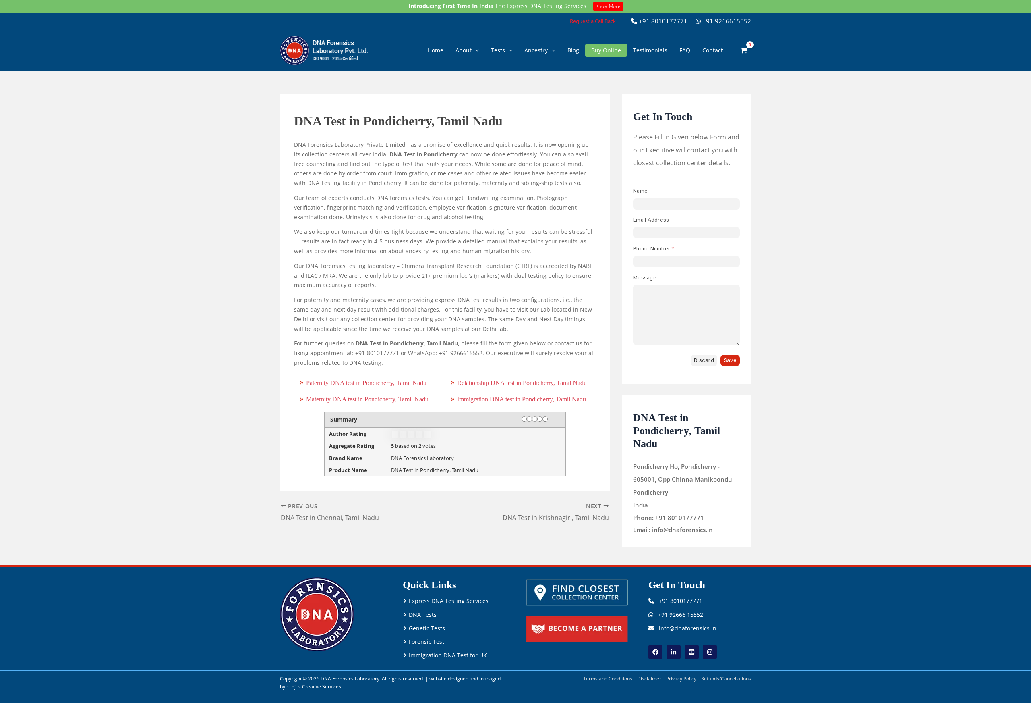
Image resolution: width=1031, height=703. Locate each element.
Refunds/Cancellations (726, 678)
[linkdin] (674, 652)
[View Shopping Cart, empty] (744, 50)
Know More (608, 6)
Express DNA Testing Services (449, 601)
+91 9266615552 (726, 21)
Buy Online (606, 50)
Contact (712, 50)
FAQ (684, 50)
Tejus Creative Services (315, 686)
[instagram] (710, 652)
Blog (573, 50)
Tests (498, 50)
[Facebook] (655, 652)
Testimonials (650, 50)
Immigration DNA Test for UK (448, 655)
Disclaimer (649, 678)
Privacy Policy (681, 678)
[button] (593, 21)
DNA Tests (423, 614)
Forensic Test (426, 641)
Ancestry (536, 50)
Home (435, 50)
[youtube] (692, 652)
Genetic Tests (427, 628)
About (463, 50)
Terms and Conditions (607, 678)
